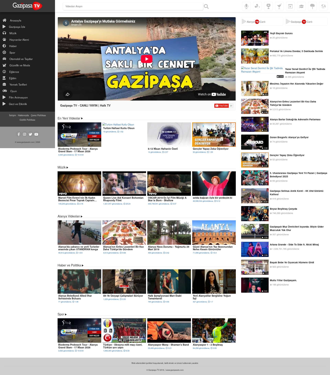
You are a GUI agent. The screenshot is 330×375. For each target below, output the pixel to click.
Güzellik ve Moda (19, 65)
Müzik (12, 33)
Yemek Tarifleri (18, 84)
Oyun (13, 91)
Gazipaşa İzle (17, 27)
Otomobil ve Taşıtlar (21, 59)
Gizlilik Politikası (27, 119)
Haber (13, 46)
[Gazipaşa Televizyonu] (27, 6)
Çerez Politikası (38, 115)
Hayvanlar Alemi (19, 39)
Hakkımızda (23, 115)
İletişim (12, 115)
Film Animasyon (18, 97)
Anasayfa (15, 20)
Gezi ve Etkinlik (18, 104)
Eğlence (14, 72)
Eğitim (12, 78)
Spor (12, 52)
